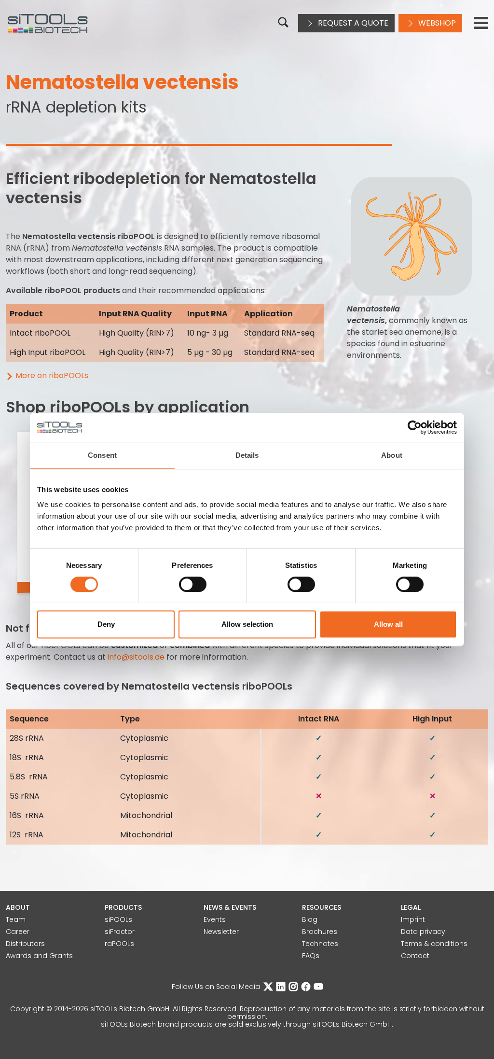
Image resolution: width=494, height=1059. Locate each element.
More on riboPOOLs (51, 375)
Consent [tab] (102, 455)
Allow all (388, 624)
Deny (106, 624)
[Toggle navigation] (481, 23)
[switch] (192, 584)
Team (16, 919)
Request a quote (352, 22)
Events (215, 919)
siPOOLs (118, 919)
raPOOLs (119, 943)
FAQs (310, 955)
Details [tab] (247, 455)
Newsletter (221, 931)
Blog (309, 919)
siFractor (120, 931)
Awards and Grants (39, 955)
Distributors (25, 943)
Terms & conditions (434, 943)
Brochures (319, 931)
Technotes (320, 943)
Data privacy (423, 931)
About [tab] (391, 455)
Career (17, 931)
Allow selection (247, 624)
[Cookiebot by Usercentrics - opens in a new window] (414, 427)
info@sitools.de (136, 657)
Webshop (436, 22)
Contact (415, 955)
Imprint (413, 919)
